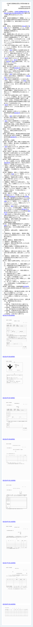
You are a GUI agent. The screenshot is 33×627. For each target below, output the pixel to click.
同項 (25, 80)
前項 (11, 50)
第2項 (8, 61)
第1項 (15, 60)
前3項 (6, 58)
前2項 (6, 105)
